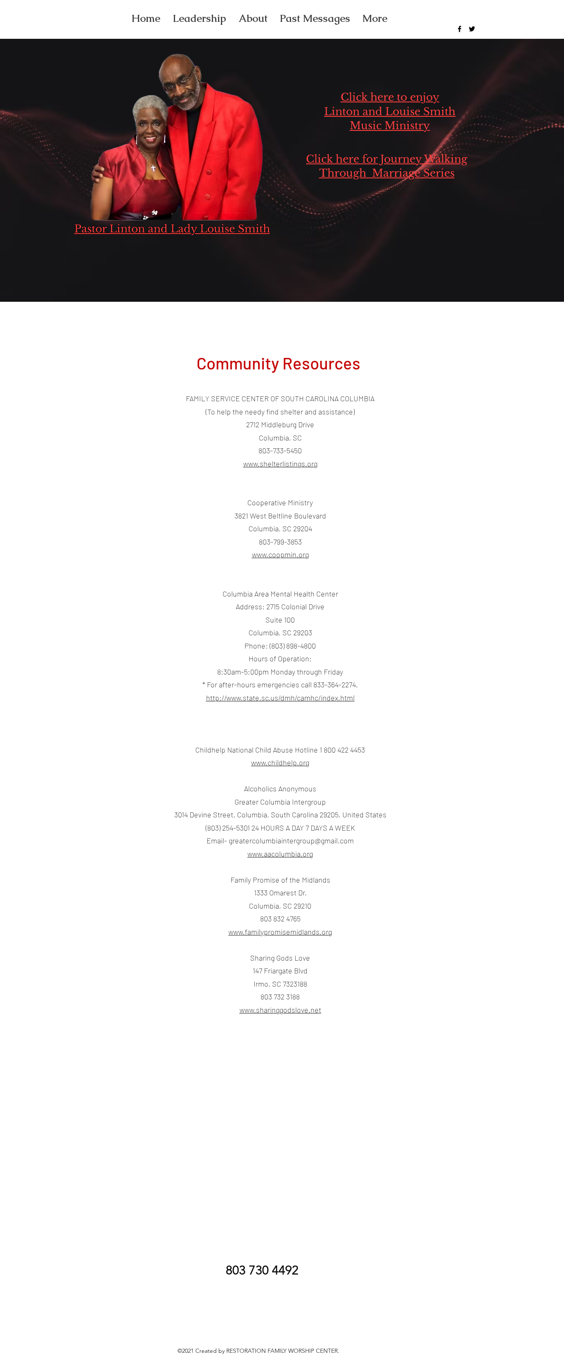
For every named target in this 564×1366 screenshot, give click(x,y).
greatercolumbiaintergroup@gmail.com (291, 840)
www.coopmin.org (280, 554)
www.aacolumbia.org (280, 853)
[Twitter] (472, 29)
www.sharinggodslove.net (280, 1009)
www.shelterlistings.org (280, 463)
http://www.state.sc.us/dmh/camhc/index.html (280, 697)
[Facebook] (459, 29)
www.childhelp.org (280, 762)
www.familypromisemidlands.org (280, 931)
